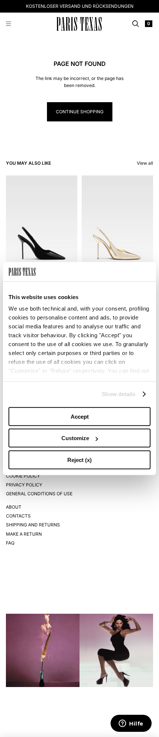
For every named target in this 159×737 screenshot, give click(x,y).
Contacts (18, 516)
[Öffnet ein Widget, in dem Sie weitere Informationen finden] (131, 724)
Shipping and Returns (33, 524)
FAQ (10, 543)
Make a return (24, 534)
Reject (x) (79, 460)
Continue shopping (80, 111)
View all (145, 163)
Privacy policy (24, 485)
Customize (75, 438)
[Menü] (8, 24)
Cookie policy (23, 476)
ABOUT (13, 507)
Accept (80, 416)
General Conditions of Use (39, 493)
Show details (118, 394)
